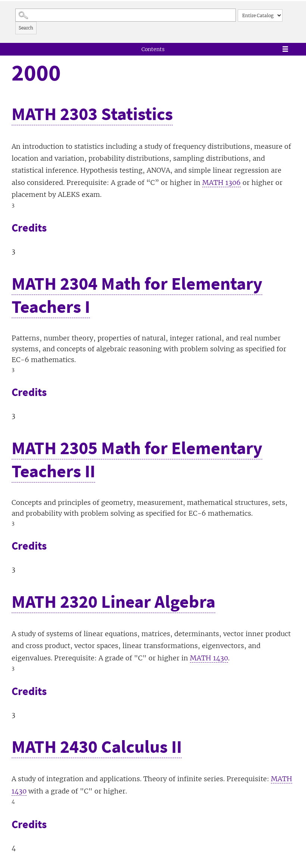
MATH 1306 (221, 182)
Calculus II (97, 746)
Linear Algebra (113, 601)
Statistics (92, 114)
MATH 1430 (209, 658)
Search (26, 28)
